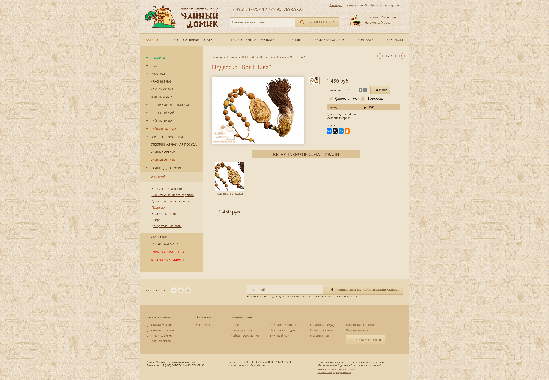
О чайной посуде (322, 325)
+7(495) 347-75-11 (247, 9)
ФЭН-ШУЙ (248, 57)
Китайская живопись (361, 325)
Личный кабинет (159, 335)
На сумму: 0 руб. (377, 22)
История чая (319, 335)
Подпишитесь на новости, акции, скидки (367, 289)
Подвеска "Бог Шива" (230, 193)
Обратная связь (159, 341)
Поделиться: (335, 125)
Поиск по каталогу (320, 22)
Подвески (266, 57)
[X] (335, 131)
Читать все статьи (367, 339)
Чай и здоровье (241, 330)
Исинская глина (322, 330)
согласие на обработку (302, 296)
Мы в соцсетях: (156, 290)
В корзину (380, 90)
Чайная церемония (244, 335)
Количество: (335, 90)
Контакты (203, 325)
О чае (234, 325)
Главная (217, 57)
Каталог (232, 57)
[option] (230, 189)
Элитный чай (280, 335)
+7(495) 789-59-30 (285, 9)
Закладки (336, 5)
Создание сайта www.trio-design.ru (336, 368)
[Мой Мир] (341, 131)
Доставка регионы (161, 330)
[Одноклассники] (347, 131)
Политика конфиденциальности (334, 372)
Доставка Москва (160, 325)
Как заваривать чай (284, 325)
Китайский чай (357, 330)
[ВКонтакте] (329, 131)
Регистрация (391, 5)
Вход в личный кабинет (362, 5)
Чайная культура (282, 330)
